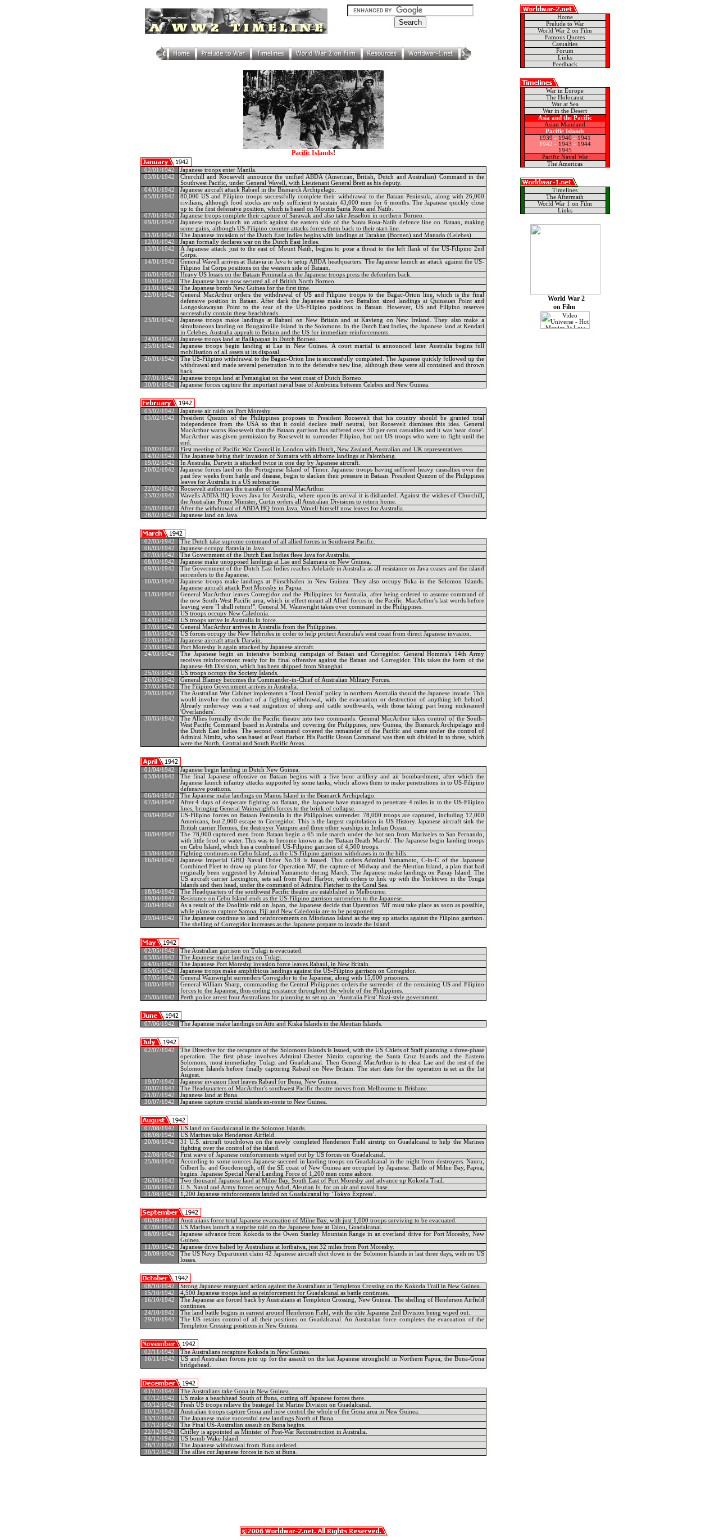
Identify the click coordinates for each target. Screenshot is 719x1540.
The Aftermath (565, 197)
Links (565, 58)
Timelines (564, 190)
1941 (584, 138)
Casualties (564, 44)
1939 (546, 138)
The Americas (565, 164)
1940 (565, 138)
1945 (565, 150)
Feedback (565, 64)
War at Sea (565, 104)
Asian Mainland (564, 124)
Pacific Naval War (565, 157)
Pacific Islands (564, 131)
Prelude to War (565, 24)
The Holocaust (565, 97)
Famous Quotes (565, 37)
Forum (565, 51)
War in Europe (565, 91)
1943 (565, 144)
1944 (584, 144)
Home (565, 17)
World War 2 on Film (565, 31)
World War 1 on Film (565, 204)
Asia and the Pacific (565, 118)
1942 (546, 144)
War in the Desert (565, 111)
